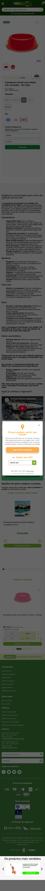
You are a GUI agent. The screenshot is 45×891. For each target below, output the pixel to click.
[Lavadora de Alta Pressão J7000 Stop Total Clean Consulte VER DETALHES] (13, 874)
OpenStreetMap (29, 473)
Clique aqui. (30, 471)
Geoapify (21, 473)
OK (34, 463)
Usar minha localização (22, 450)
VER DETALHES (30, 873)
